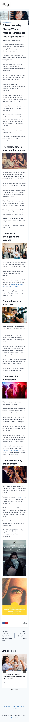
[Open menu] (27, 4)
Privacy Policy (15, 706)
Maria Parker (7, 40)
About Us (7, 706)
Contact (14, 708)
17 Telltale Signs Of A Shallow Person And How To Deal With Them (14, 676)
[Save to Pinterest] (6, 623)
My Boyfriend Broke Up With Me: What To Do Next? (7, 636)
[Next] (24, 671)
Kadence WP (14, 717)
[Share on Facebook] (3, 623)
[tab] (11, 689)
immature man (22, 497)
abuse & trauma (7, 22)
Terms (22, 706)
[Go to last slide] (4, 671)
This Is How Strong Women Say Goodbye (22, 635)
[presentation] (14, 662)
